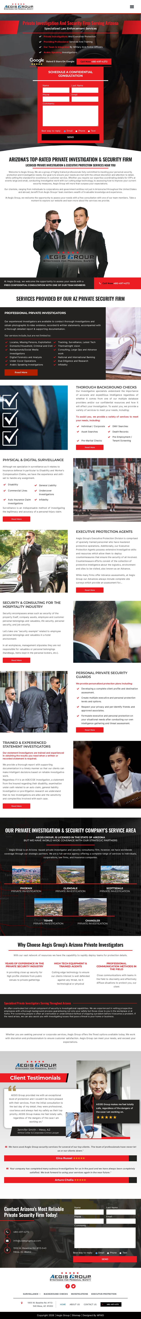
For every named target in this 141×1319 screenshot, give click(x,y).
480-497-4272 (21, 1232)
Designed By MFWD (93, 1315)
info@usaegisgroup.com (27, 1240)
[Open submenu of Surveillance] (39, 1294)
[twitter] (73, 1286)
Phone (46, 94)
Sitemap (76, 1315)
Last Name (77, 85)
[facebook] (67, 1286)
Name (46, 85)
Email (74, 94)
